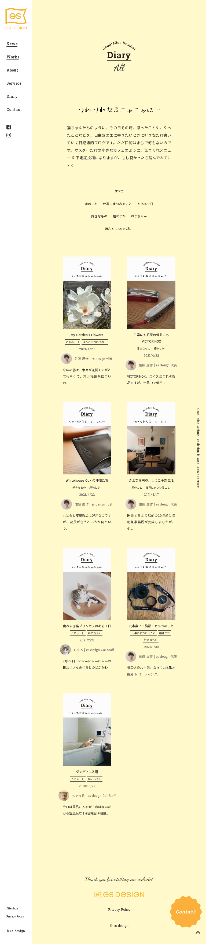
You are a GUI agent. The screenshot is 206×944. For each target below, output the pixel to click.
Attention (12, 908)
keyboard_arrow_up (198, 932)
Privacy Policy (15, 916)
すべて (119, 191)
